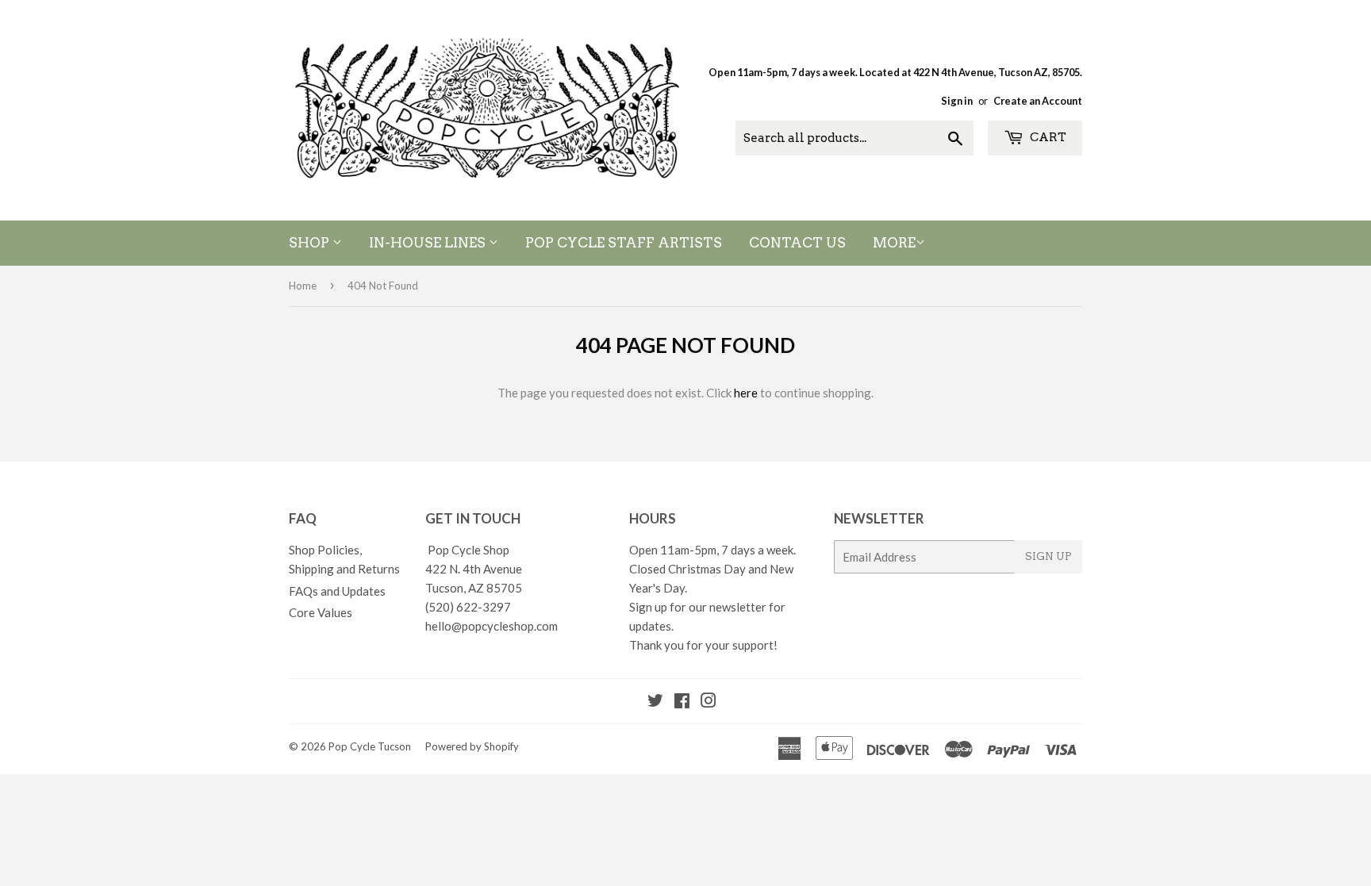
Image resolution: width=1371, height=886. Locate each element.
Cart (1046, 137)
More (894, 243)
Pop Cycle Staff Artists (623, 243)
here (746, 392)
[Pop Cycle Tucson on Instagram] (708, 702)
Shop (310, 243)
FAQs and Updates (337, 591)
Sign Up (1048, 556)
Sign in (957, 100)
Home (303, 285)
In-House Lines (429, 243)
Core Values (320, 612)
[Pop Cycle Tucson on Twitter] (655, 702)
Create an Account (1037, 100)
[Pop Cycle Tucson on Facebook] (682, 702)
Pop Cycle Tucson (369, 746)
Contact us (797, 243)
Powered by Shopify (472, 746)
